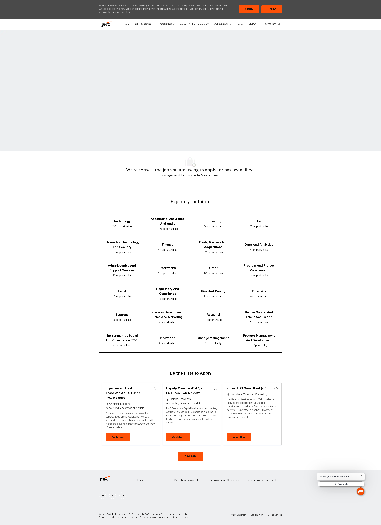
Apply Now (121, 437)
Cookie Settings (275, 515)
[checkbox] (154, 389)
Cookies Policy (257, 515)
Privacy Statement (238, 515)
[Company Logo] (106, 24)
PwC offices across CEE (186, 480)
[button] (190, 456)
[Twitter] (112, 495)
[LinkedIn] (102, 495)
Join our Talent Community (194, 24)
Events (240, 24)
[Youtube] (122, 495)
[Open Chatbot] (360, 491)
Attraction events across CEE (263, 480)
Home (127, 24)
